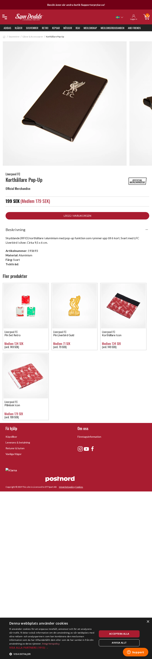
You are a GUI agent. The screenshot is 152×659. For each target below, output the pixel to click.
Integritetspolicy (67, 487)
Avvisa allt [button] (119, 642)
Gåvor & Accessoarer (32, 36)
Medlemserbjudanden (112, 28)
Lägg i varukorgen (77, 215)
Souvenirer (32, 28)
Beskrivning (15, 229)
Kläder (18, 28)
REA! (78, 28)
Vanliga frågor (14, 454)
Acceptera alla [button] (119, 633)
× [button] (147, 621)
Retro (45, 28)
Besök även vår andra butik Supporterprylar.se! (76, 4)
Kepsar (56, 28)
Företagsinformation (89, 436)
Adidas (7, 28)
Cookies (79, 487)
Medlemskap (90, 28)
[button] (52, 648)
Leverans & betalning (18, 442)
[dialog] (76, 638)
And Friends (134, 28)
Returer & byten (15, 448)
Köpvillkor (11, 436)
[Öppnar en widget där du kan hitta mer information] (135, 652)
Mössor (67, 28)
